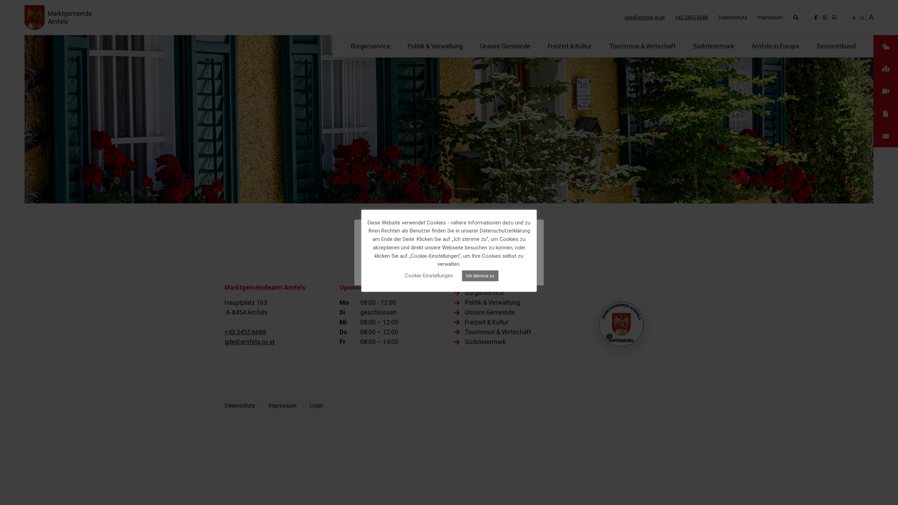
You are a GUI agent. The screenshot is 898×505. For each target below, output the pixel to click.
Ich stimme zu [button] (480, 275)
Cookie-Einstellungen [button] (429, 275)
